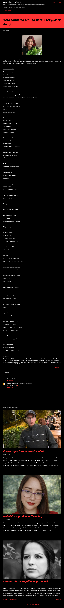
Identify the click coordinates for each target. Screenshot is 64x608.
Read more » (58, 468)
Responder (10, 380)
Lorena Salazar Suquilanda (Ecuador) (25, 581)
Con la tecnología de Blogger (32, 604)
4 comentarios (13, 599)
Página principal (7, 10)
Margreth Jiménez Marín (12, 383)
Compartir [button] (56, 367)
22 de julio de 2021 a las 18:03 (18, 377)
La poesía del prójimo (12, 2)
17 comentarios (13, 468)
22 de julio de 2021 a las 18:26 (25, 383)
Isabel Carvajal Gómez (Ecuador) (22, 516)
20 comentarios (13, 534)
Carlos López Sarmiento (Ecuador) (23, 451)
